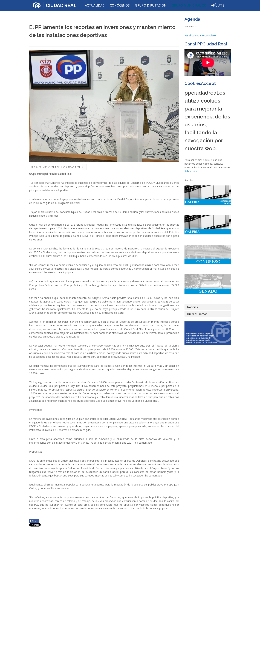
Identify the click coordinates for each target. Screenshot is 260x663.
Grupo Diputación (150, 5)
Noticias (192, 307)
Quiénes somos (197, 314)
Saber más (190, 171)
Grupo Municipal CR (189, 5)
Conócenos (120, 5)
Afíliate (217, 5)
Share (34, 521)
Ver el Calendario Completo (200, 35)
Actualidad (95, 5)
